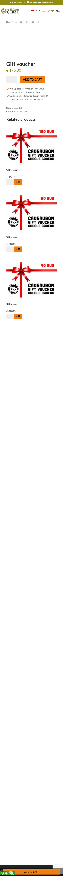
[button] (36, 10)
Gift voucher (24, 22)
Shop (15, 22)
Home (8, 22)
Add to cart (32, 79)
